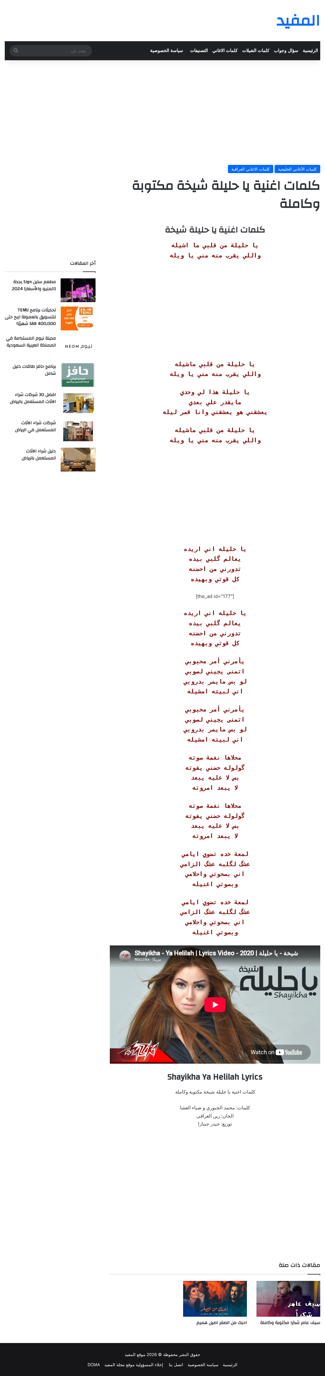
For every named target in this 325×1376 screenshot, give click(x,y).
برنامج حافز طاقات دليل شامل (34, 370)
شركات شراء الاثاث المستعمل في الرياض (35, 426)
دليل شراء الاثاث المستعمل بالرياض (39, 454)
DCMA (94, 1364)
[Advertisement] (162, 111)
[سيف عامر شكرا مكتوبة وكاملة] (288, 1299)
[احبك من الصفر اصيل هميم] (215, 1299)
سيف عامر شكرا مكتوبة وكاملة (290, 1323)
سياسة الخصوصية (166, 50)
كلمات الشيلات (255, 50)
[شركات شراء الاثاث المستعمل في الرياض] (78, 431)
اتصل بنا (175, 1364)
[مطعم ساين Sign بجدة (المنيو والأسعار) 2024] (78, 290)
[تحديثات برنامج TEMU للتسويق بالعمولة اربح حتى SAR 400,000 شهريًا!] (78, 318)
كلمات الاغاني (225, 50)
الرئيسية (310, 50)
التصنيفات (199, 50)
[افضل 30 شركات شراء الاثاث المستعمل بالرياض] (78, 403)
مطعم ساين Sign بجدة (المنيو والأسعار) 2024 (34, 285)
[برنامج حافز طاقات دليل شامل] (78, 375)
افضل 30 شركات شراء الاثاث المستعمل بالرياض (33, 398)
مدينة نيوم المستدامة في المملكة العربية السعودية (31, 341)
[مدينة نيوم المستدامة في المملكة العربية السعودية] (78, 347)
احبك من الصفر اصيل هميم (221, 1323)
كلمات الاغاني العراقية (250, 169)
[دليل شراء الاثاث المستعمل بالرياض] (78, 459)
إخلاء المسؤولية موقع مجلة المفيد (133, 1364)
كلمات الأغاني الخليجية (297, 169)
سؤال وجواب (286, 50)
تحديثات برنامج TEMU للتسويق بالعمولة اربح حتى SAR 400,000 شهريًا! (30, 317)
